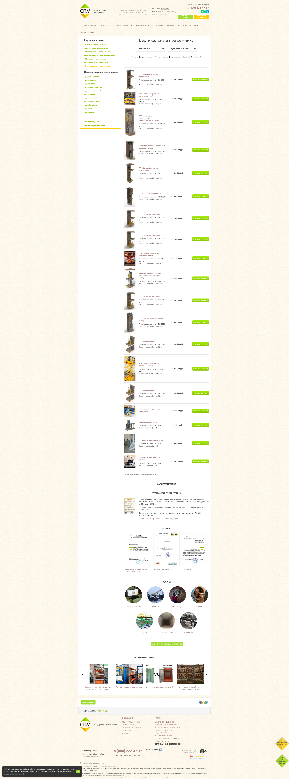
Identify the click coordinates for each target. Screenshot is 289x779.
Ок (78, 771)
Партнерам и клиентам (132, 728)
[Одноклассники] (202, 703)
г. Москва (165, 8)
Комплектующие (162, 741)
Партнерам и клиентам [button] (162, 25)
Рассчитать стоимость (201, 16)
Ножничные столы (163, 735)
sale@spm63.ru (162, 14)
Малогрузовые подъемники (167, 728)
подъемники (114, 766)
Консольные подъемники (166, 725)
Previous (131, 549)
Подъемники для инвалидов (168, 738)
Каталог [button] (103, 25)
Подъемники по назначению (101, 71)
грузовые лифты (103, 766)
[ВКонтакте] (200, 703)
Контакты (198, 25)
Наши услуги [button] (142, 25)
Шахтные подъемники (165, 722)
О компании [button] (89, 25)
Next (202, 549)
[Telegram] (207, 703)
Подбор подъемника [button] (121, 25)
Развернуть (102, 710)
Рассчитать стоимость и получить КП (166, 644)
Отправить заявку (200, 79)
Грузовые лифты (94, 40)
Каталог (158, 718)
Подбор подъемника (131, 722)
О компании (128, 718)
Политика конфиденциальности (92, 763)
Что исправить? (88, 702)
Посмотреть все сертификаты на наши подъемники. (159, 519)
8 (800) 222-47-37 (198, 7)
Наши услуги (128, 725)
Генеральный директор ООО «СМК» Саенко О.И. (136, 570)
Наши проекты (184, 25)
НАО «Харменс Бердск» (162, 569)
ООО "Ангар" (187, 569)
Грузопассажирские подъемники (164, 731)
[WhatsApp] (205, 703)
